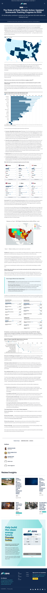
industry (6, 30)
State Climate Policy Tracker (16, 418)
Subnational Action (24, 440)
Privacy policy (10, 588)
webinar (27, 80)
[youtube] (35, 589)
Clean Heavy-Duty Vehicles (28, 374)
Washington (35, 132)
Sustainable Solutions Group (16, 256)
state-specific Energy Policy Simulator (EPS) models (22, 211)
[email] (31, 589)
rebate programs (39, 358)
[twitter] (45, 589)
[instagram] (40, 589)
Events (27, 572)
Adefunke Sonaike (12, 21)
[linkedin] (33, 589)
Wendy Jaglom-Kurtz (18, 21)
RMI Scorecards (24, 416)
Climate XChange (24, 207)
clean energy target (21, 27)
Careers (27, 574)
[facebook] (38, 589)
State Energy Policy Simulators (33, 416)
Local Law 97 (38, 145)
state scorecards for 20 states (29, 74)
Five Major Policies (13, 259)
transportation (19, 28)
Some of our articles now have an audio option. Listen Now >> (23, 0)
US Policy (31, 440)
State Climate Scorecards (19, 200)
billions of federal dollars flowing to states (24, 65)
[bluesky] (42, 589)
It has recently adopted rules (12, 365)
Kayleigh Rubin (25, 21)
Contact (27, 576)
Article (21, 7)
